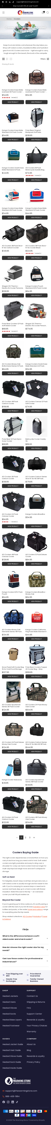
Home (9, 19)
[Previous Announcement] (2, 5)
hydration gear (39, 907)
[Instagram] (8, 1102)
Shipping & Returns (36, 1002)
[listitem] (25, 6)
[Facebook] (3, 1102)
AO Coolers (27, 916)
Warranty (31, 1031)
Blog (29, 1050)
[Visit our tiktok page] (13, 2)
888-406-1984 (12, 1096)
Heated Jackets (10, 996)
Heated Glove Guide (12, 1056)
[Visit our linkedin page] (10, 2)
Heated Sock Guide (11, 1062)
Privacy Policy (33, 1062)
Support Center (34, 1013)
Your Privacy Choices (37, 1025)
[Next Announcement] (48, 5)
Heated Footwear (11, 1025)
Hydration (37, 916)
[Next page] (34, 837)
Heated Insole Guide (12, 1068)
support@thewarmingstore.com (27, 2)
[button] (3, 58)
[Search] (47, 12)
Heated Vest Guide (11, 1050)
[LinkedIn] (12, 1102)
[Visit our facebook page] (3, 2)
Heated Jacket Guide (12, 1044)
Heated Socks (9, 1013)
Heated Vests (9, 1002)
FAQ (29, 1007)
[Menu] (3, 12)
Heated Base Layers (12, 1019)
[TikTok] (17, 1102)
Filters (43, 59)
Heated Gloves (9, 1007)
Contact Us (32, 996)
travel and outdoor (35, 909)
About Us (31, 1044)
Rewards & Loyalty (36, 1019)
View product (13, 102)
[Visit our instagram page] (6, 2)
